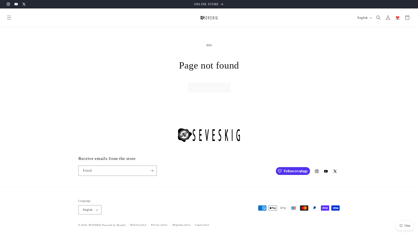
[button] (9, 17)
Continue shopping (209, 87)
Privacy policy (159, 224)
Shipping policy (181, 224)
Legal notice (202, 224)
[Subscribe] (152, 171)
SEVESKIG (95, 225)
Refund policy (138, 224)
